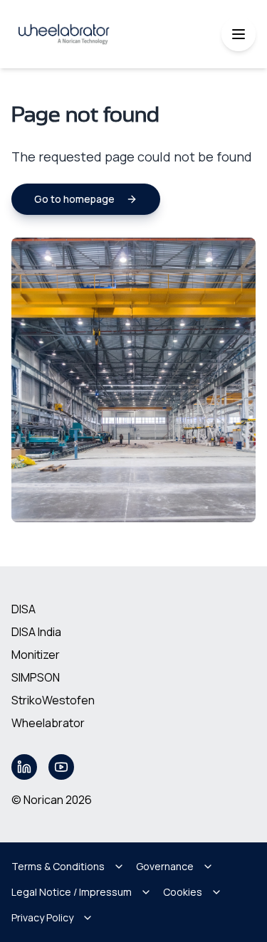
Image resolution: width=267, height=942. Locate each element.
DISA (23, 609)
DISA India (36, 632)
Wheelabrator (48, 723)
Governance (165, 866)
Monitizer (35, 654)
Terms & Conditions (58, 866)
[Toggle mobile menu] (238, 34)
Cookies (182, 892)
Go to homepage (74, 199)
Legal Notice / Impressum (71, 892)
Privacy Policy (42, 917)
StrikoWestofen (53, 700)
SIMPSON (35, 677)
